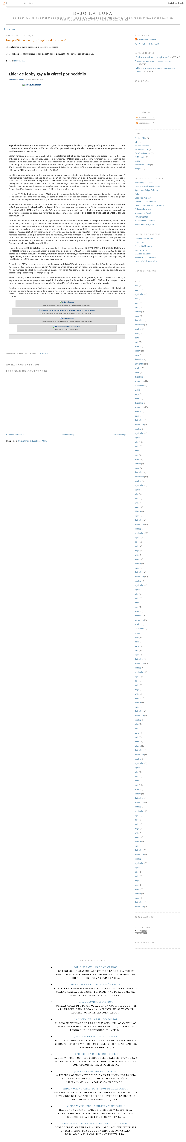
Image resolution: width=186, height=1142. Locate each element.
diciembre (139, 320)
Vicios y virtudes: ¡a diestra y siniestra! (96, 1106)
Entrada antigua (120, 434)
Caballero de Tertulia (144, 238)
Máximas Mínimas (143, 253)
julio (136, 285)
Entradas (142, 117)
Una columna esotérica (96, 1001)
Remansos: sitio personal (145, 257)
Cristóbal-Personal (142, 153)
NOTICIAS (13, 79)
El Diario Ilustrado (143, 209)
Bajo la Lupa (93, 13)
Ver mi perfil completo (147, 44)
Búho (137, 193)
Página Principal (69, 434)
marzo (137, 289)
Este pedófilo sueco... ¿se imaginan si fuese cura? (36, 40)
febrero (138, 311)
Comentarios (144, 122)
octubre (138, 328)
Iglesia (137, 160)
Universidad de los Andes (146, 261)
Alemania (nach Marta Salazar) (148, 186)
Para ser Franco (141, 216)
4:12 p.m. (44, 353)
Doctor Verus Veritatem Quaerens (149, 205)
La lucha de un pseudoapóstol (96, 1019)
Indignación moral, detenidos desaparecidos (95, 1088)
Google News (141, 249)
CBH (137, 141)
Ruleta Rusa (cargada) (144, 224)
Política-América (142, 145)
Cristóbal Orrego (147, 39)
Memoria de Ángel (143, 212)
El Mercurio (140, 157)
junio (137, 302)
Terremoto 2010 (141, 149)
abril (136, 307)
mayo (137, 337)
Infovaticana (19, 60)
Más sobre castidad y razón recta (95, 984)
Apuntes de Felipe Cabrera (146, 190)
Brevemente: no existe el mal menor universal (95, 1123)
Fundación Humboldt (144, 246)
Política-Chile (140, 138)
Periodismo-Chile (142, 164)
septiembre (139, 294)
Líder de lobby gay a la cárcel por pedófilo (47, 74)
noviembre (139, 324)
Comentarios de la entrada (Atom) (32, 440)
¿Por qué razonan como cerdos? (96, 967)
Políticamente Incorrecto (145, 220)
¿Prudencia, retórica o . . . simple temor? (152, 57)
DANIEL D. (21, 79)
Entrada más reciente (15, 434)
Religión (138, 168)
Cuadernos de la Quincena (146, 201)
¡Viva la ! (95, 1071)
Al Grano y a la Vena (144, 182)
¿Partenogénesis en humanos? (95, 1036)
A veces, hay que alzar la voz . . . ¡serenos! (153, 60)
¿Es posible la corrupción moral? (96, 1053)
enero (137, 315)
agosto (137, 389)
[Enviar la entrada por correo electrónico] (49, 353)
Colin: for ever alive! (143, 197)
